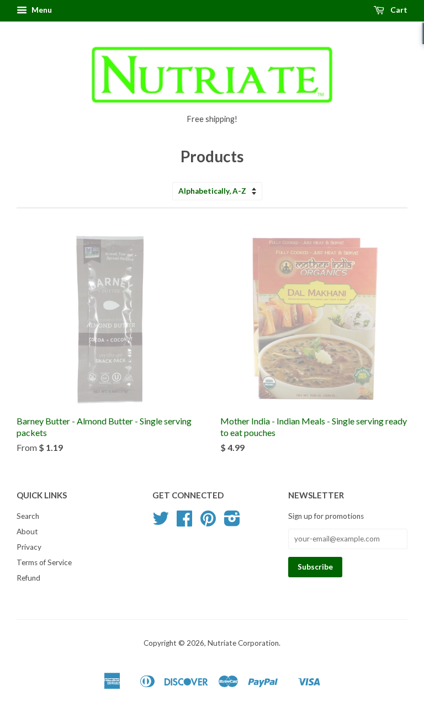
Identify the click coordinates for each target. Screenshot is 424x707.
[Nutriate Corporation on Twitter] (160, 522)
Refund (28, 577)
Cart (398, 9)
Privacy (29, 547)
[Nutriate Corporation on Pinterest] (208, 522)
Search (28, 516)
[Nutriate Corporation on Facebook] (184, 522)
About (27, 531)
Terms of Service (44, 562)
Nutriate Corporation (243, 643)
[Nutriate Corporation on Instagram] (232, 522)
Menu (41, 9)
